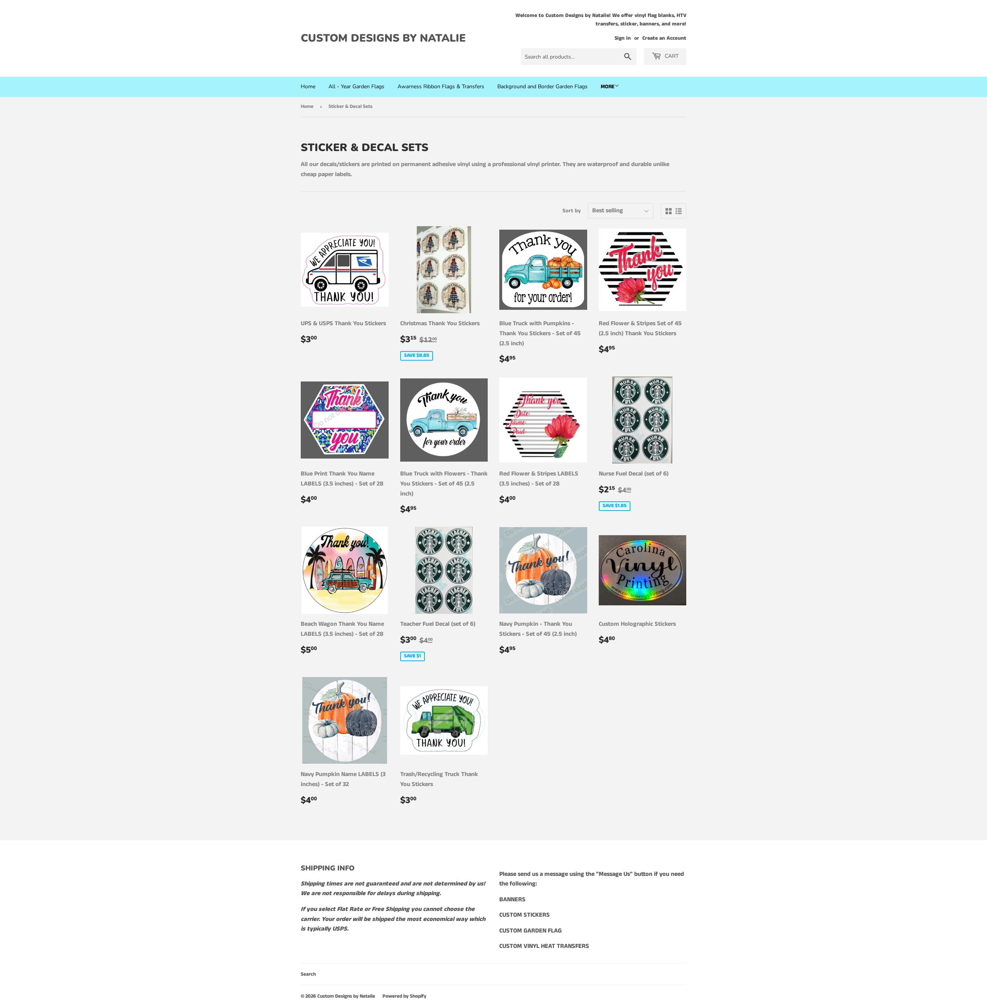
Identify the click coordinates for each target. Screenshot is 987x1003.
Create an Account (664, 38)
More (608, 87)
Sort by (572, 211)
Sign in (623, 38)
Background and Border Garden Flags (542, 86)
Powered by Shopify (404, 996)
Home (308, 86)
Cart (671, 56)
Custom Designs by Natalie (383, 38)
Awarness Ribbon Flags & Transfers (440, 86)
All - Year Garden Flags (356, 86)
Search (308, 974)
